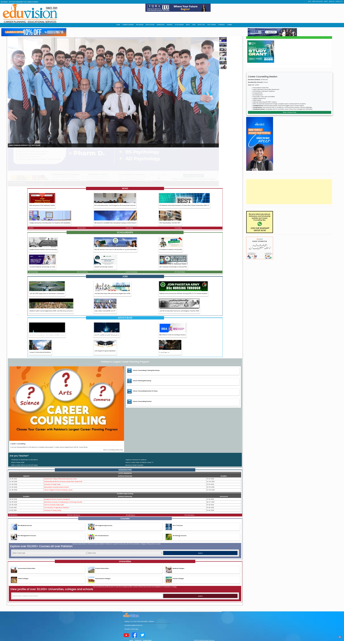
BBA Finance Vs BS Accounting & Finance (172, 305)
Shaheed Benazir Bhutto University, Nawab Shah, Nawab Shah (63, 451)
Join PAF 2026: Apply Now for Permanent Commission (47, 263)
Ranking (169, 25)
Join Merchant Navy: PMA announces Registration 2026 (112, 263)
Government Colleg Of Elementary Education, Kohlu (60, 448)
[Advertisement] (289, 191)
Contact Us (338, 1)
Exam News (129, 198)
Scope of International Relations (40, 322)
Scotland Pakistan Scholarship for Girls (42, 237)
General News (81, 198)
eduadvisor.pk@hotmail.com (134, 595)
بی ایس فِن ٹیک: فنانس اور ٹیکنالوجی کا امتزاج (106, 305)
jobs (193, 25)
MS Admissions (130, 485)
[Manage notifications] (339, 637)
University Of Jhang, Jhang (52, 480)
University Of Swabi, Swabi (52, 454)
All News (31, 198)
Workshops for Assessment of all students (24, 429)
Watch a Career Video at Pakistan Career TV (139, 432)
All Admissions (13, 485)
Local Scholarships (131, 242)
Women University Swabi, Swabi (54, 474)
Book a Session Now (289, 112)
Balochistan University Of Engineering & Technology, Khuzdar (63, 472)
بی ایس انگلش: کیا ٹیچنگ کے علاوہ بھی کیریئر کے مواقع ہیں (47, 305)
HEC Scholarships (82, 242)
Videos (326, 1)
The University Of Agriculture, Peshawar (56, 477)
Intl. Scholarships (180, 242)
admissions (160, 25)
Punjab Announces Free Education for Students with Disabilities (50, 193)
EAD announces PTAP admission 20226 (42, 175)
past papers (211, 25)
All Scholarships (33, 242)
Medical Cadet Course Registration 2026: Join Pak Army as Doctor (51, 281)
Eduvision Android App (131, 599)
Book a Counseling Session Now (113, 420)
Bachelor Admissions (73, 485)
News (188, 25)
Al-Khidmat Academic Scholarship (170, 219)
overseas (221, 25)
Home (131, 610)
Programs (139, 25)
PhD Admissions (189, 485)
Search (200, 523)
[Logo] (146, 584)
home (118, 25)
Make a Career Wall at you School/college (24, 435)
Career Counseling (17, 413)
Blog (309, 1)
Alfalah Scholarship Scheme (103, 237)
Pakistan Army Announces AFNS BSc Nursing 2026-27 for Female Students (183, 263)
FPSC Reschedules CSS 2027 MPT (169, 193)
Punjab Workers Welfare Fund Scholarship (43, 219)
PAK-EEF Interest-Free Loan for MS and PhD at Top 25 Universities (115, 219)
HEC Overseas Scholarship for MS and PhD (173, 237)
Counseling (178, 198)
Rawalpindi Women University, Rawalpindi (57, 469)
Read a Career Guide (17, 432)
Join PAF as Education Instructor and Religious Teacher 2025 (179, 281)
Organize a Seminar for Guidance (136, 429)
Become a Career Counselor (134, 435)
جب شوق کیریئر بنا (164, 322)
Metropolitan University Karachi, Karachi (56, 457)
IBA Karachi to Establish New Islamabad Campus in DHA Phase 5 (115, 193)
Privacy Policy (147, 610)
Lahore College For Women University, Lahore (58, 460)
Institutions (150, 25)
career (229, 25)
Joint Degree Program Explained (104, 321)
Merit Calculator (317, 1)
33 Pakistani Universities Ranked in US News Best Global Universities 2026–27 (184, 175)
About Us (331, 1)
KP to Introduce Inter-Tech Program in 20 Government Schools (115, 175)
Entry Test (201, 25)
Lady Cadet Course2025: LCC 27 (104, 281)
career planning (128, 25)
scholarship (179, 25)
